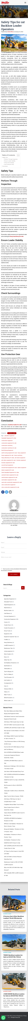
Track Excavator (8, 677)
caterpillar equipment (9, 435)
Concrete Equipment (9, 616)
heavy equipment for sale (7, 455)
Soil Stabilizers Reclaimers (10, 662)
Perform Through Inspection (11, 159)
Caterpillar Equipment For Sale (8, 438)
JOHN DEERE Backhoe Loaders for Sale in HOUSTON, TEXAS (13, 995)
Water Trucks (7, 694)
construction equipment (7, 440)
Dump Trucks (7, 630)
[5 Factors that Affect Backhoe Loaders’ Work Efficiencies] (14, 903)
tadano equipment (22, 467)
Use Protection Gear (9, 164)
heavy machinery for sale (16, 236)
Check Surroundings (9, 162)
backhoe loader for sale (14, 424)
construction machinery (6, 445)
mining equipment (8, 651)
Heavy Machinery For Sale (7, 457)
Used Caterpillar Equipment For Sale (10, 472)
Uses (5, 686)
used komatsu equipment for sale (9, 477)
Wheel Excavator (8, 697)
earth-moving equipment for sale (9, 452)
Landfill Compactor (8, 645)
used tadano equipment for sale (9, 479)
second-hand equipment (7, 465)
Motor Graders (7, 654)
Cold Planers (7, 613)
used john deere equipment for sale (9, 475)
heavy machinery (18, 455)
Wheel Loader (7, 700)
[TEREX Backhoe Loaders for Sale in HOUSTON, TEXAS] (14, 942)
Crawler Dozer (7, 625)
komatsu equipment (21, 460)
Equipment (6, 633)
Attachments (7, 607)
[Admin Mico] (14, 504)
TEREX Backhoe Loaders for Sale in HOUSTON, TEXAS (13, 956)
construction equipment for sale (8, 443)
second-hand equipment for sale (9, 467)
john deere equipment (20, 457)
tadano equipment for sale (7, 470)
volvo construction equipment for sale (10, 487)
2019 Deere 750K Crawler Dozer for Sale (14, 721)
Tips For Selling (7, 674)
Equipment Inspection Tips (10, 636)
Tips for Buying (7, 671)
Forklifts (6, 639)
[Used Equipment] (6, 3)
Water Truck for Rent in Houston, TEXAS (13, 796)
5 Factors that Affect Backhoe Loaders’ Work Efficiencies (13, 917)
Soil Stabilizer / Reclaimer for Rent (12, 840)
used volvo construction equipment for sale (11, 482)
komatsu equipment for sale (8, 462)
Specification (7, 665)
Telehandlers (7, 668)
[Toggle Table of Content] (17, 155)
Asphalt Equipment (8, 604)
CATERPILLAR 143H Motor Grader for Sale (14, 727)
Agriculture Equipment (9, 598)
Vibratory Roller (7, 688)
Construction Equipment (9, 619)
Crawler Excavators (8, 628)
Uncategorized (7, 683)
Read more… (12, 929)
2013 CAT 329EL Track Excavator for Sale (14, 724)
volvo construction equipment (8, 484)
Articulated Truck (8, 601)
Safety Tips (5, 157)
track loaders (7, 680)
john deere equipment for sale (8, 460)
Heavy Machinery (8, 642)
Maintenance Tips (8, 648)
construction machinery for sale (8, 448)
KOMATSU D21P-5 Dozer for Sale (12, 842)
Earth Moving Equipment (7, 450)
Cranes (6, 622)
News (5, 657)
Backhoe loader (11, 433)
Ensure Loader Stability (9, 161)
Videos (5, 691)
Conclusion (5, 166)
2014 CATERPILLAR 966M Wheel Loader (14, 752)
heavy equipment (22, 452)
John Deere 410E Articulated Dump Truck (14, 771)
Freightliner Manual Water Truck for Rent (13, 804)
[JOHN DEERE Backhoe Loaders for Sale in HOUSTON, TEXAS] (14, 981)
